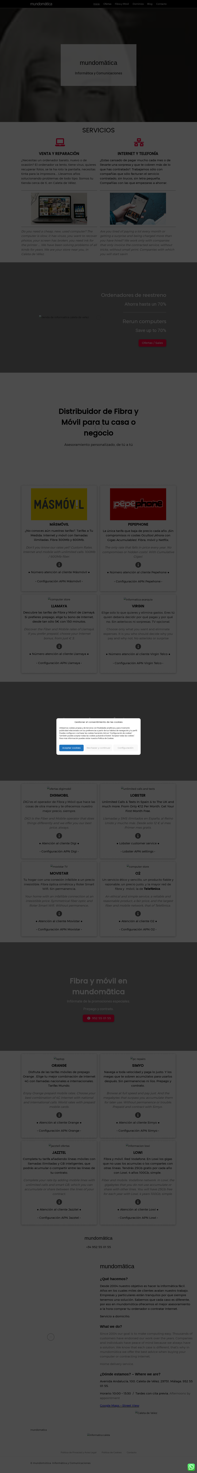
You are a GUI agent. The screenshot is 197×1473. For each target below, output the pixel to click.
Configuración (125, 747)
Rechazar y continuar (98, 747)
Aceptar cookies (71, 747)
